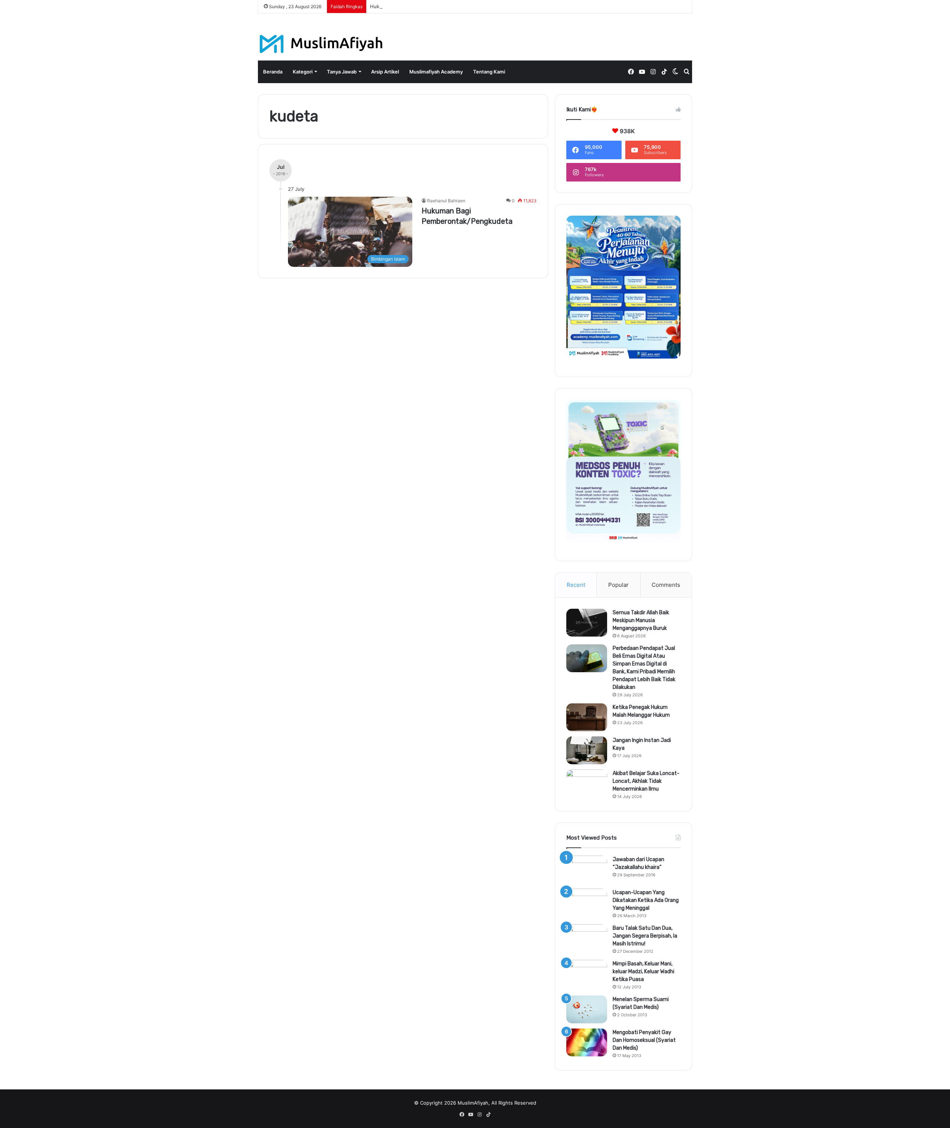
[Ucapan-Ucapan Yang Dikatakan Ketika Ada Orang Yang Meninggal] (586, 902)
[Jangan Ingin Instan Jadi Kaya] (586, 750)
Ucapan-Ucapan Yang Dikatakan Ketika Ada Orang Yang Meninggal (646, 900)
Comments (666, 584)
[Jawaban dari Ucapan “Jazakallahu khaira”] (586, 869)
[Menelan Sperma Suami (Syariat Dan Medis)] (586, 1009)
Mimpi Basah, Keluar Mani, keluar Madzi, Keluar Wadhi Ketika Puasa (643, 971)
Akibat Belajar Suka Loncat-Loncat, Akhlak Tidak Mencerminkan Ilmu (646, 781)
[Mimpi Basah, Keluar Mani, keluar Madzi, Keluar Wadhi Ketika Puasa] (586, 974)
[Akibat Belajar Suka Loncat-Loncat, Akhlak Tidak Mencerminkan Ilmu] (586, 783)
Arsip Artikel (385, 72)
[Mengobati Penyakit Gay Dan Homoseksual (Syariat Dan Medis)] (586, 1042)
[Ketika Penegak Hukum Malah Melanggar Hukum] (586, 717)
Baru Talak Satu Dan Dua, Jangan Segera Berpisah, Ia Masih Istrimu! (645, 936)
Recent (576, 584)
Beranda (272, 72)
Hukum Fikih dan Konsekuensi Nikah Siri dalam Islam (430, 6)
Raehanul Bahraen (446, 200)
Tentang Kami (489, 72)
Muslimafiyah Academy (436, 72)
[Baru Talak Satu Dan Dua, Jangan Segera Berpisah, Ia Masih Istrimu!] (586, 938)
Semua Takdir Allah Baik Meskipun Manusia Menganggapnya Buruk (641, 620)
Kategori (302, 72)
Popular (618, 584)
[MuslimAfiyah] (321, 44)
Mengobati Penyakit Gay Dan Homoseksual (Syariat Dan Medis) (644, 1040)
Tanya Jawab (342, 72)
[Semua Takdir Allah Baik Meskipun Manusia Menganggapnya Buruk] (586, 623)
